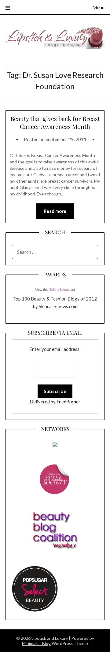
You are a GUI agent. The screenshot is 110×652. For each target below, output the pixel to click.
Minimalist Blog (36, 643)
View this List (55, 289)
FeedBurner (68, 401)
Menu (98, 7)
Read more (55, 211)
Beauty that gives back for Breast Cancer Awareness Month (55, 122)
